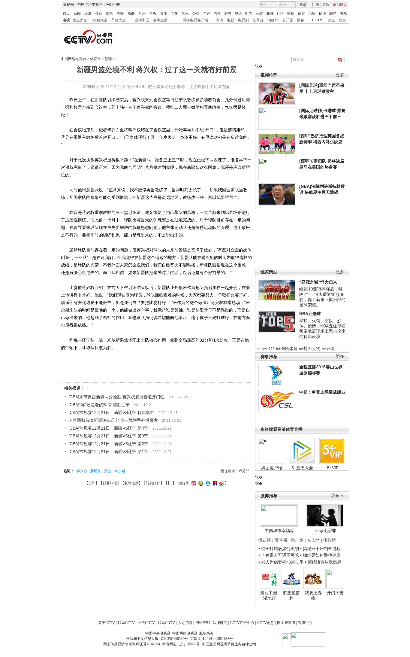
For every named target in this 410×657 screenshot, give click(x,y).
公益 (196, 13)
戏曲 (131, 13)
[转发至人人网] (207, 483)
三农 (259, 13)
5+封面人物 (309, 348)
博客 (301, 13)
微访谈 (264, 540)
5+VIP (333, 467)
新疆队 (95, 471)
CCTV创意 (265, 623)
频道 (331, 20)
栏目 (342, 20)
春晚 (120, 13)
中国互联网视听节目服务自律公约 (229, 644)
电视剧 (243, 20)
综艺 (109, 13)
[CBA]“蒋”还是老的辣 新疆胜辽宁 (99, 404)
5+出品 (268, 348)
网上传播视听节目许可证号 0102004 (131, 644)
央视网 (68, 4)
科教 (152, 13)
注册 (315, 5)
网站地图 (113, 4)
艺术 (185, 13)
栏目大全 (100, 20)
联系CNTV (166, 623)
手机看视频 (220, 86)
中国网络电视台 (90, 4)
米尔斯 (119, 471)
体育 (98, 13)
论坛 (311, 13)
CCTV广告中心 (242, 623)
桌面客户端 (271, 467)
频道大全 (80, 20)
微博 (290, 13)
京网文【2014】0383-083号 (211, 639)
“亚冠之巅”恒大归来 (318, 282)
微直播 (281, 540)
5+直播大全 (302, 467)
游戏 (343, 13)
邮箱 (332, 13)
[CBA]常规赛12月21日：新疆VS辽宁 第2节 (108, 443)
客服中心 (305, 623)
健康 (238, 13)
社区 (280, 13)
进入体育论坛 (160, 86)
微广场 (297, 540)
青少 (163, 13)
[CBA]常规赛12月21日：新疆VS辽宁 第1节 (108, 451)
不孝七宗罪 (325, 530)
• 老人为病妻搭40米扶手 (281, 562)
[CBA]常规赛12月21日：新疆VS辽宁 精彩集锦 (111, 412)
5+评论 (328, 348)
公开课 (287, 20)
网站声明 (202, 623)
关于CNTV (146, 623)
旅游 (227, 13)
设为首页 (340, 4)
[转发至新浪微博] (221, 483)
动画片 (272, 20)
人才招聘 (185, 623)
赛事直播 (160, 20)
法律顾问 (220, 623)
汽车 (217, 13)
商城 (269, 13)
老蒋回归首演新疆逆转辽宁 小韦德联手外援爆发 (113, 420)
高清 (219, 20)
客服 (326, 4)
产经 (206, 13)
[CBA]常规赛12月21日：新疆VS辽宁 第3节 (108, 435)
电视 (66, 20)
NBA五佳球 (310, 313)
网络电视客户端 (195, 20)
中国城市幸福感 (279, 530)
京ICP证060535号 (174, 639)
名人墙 (313, 540)
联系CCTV (126, 623)
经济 (88, 13)
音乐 (142, 13)
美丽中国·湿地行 (269, 595)
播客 (300, 20)
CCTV (317, 20)
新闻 (77, 13)
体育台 (95, 59)
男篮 (107, 471)
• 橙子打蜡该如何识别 (278, 548)
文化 (174, 13)
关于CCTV (106, 623)
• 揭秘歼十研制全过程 (320, 548)
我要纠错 (110, 483)
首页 (66, 13)
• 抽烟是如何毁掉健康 (320, 555)
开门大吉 (335, 592)
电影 (230, 20)
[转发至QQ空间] (200, 483)
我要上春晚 (313, 595)
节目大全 (118, 20)
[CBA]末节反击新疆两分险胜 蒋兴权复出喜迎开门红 (116, 396)
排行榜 (329, 540)
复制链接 (131, 483)
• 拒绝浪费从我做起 (323, 562)
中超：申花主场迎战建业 (322, 392)
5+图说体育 (286, 348)
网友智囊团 (286, 623)
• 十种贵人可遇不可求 (279, 555)
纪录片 (258, 20)
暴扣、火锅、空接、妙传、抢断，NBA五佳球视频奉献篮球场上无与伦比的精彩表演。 (322, 328)
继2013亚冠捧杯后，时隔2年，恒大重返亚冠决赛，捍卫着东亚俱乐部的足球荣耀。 (322, 297)
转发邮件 (153, 483)
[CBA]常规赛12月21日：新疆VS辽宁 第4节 (108, 428)
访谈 (322, 13)
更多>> (337, 495)
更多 (340, 75)
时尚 (248, 13)
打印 (91, 483)
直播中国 (142, 20)
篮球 (108, 59)
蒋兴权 (82, 471)
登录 (302, 5)
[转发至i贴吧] (214, 483)
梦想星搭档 (291, 595)
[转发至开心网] (193, 483)
